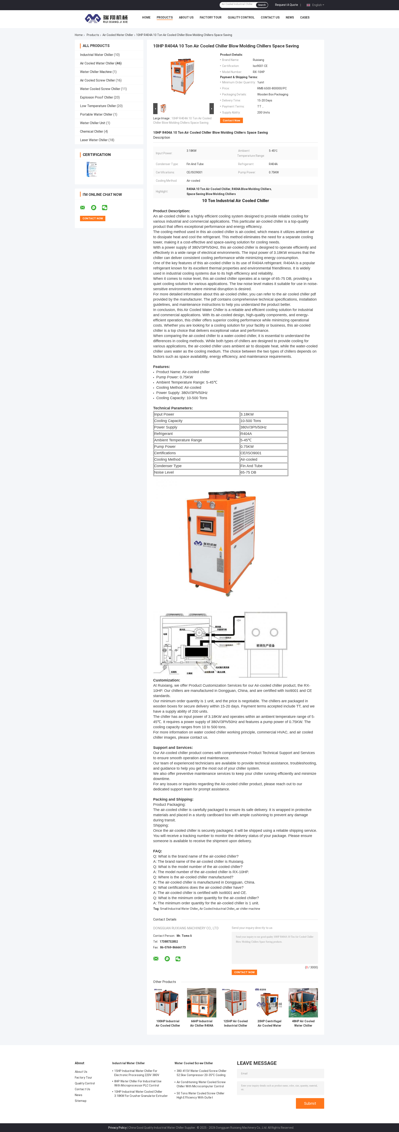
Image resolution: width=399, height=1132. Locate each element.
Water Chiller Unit (92, 123)
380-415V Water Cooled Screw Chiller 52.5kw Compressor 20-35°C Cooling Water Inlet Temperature (202, 1073)
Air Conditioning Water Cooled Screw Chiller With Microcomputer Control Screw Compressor (201, 1084)
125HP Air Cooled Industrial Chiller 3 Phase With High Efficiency (235, 1023)
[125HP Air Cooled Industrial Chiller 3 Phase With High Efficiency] (235, 1002)
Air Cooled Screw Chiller (97, 80)
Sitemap (80, 1100)
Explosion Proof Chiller (96, 97)
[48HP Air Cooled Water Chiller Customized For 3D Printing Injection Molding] (303, 1002)
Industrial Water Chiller (96, 55)
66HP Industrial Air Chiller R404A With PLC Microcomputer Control (201, 1023)
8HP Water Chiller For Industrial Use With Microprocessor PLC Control (138, 1083)
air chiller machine (248, 908)
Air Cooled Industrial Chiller (217, 908)
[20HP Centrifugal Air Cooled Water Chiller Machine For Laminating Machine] (269, 1002)
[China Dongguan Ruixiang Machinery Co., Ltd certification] (92, 169)
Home (146, 17)
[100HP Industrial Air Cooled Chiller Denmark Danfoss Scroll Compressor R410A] (167, 1002)
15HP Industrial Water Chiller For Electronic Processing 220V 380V (136, 1073)
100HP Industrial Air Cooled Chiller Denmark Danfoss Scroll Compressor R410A (167, 1023)
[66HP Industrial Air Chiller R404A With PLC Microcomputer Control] (201, 1002)
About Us (186, 17)
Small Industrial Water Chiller (179, 908)
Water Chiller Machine (96, 72)
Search (262, 5)
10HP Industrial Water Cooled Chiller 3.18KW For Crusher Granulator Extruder (141, 1093)
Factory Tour (211, 17)
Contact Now (231, 120)
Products (165, 17)
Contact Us (270, 17)
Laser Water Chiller (94, 140)
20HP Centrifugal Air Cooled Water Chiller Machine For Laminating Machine (269, 1023)
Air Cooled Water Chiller (117, 35)
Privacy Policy (117, 1127)
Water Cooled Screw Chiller (100, 89)
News (290, 17)
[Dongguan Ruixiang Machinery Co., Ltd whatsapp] (96, 208)
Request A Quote (286, 4)
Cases (304, 17)
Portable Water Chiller (96, 114)
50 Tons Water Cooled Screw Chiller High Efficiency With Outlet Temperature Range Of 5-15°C (200, 1096)
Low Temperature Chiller (98, 106)
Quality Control (241, 17)
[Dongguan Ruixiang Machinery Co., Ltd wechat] (107, 208)
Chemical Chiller (91, 131)
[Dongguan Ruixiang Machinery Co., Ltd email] (85, 208)
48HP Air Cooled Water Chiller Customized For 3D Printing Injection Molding (303, 1023)
